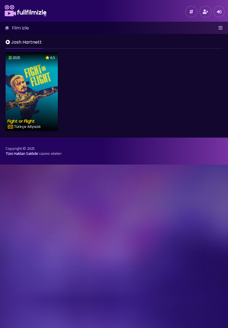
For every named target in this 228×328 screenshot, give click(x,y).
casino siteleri (50, 153)
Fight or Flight (21, 121)
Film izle (20, 28)
